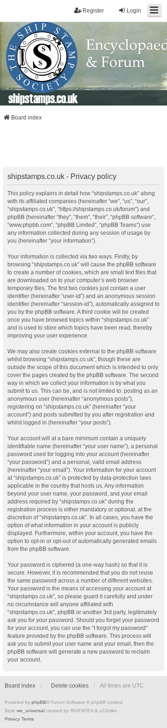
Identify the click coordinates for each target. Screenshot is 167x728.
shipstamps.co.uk (43, 98)
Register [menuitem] (93, 10)
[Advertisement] (83, 147)
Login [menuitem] (134, 10)
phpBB (39, 702)
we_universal (31, 710)
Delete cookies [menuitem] (70, 685)
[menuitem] (12, 719)
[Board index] (83, 64)
